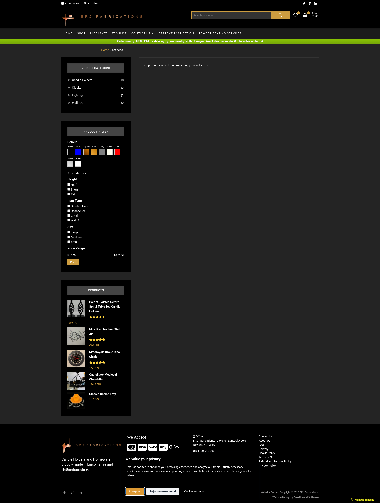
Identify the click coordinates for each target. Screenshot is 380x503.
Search (280, 15)
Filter (73, 262)
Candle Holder (80, 206)
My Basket (98, 33)
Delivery (263, 449)
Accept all (135, 491)
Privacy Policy (267, 465)
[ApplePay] (163, 447)
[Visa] (142, 447)
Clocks (76, 87)
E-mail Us (92, 3)
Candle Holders (82, 80)
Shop (81, 33)
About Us (264, 440)
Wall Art (77, 103)
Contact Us (140, 33)
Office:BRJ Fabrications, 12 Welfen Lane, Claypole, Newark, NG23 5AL (219, 440)
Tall (73, 194)
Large (74, 232)
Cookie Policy (267, 453)
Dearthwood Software (306, 497)
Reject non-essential (163, 491)
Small (74, 242)
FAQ (261, 444)
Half (73, 185)
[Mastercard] (131, 447)
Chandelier (77, 211)
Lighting (77, 95)
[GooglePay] (174, 447)
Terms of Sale (267, 457)
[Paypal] (152, 447)
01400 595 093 (73, 3)
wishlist (119, 33)
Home (67, 33)
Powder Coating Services (220, 33)
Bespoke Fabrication (176, 33)
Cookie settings (194, 491)
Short (74, 189)
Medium (76, 237)
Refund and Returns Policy (275, 461)
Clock (74, 216)
